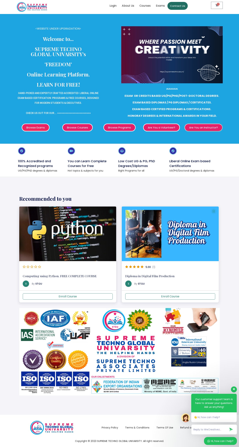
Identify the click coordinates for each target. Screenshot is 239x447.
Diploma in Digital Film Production (150, 276)
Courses (145, 6)
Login (113, 6)
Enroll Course (68, 296)
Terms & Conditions (137, 427)
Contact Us (177, 6)
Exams (160, 6)
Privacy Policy (110, 427)
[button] (111, 211)
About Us (128, 6)
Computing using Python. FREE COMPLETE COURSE (60, 276)
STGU (38, 283)
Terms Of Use (164, 427)
